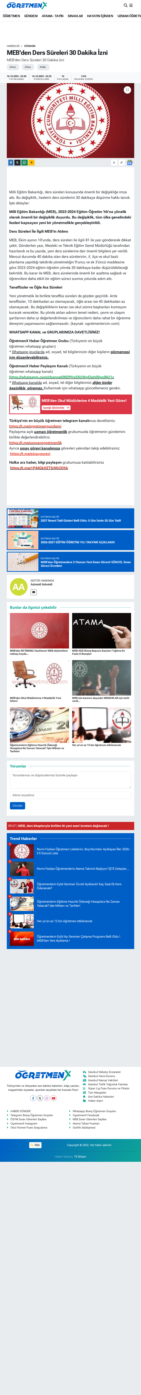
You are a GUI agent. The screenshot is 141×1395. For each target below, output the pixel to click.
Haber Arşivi (95, 1100)
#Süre (28, 67)
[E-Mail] (34, 592)
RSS (37, 1145)
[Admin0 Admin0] (19, 587)
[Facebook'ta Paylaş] (10, 163)
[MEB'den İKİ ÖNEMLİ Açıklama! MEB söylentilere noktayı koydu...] (39, 630)
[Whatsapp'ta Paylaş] (24, 163)
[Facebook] (33, 1098)
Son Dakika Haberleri (101, 1096)
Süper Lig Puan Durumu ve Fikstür (108, 1088)
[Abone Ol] (129, 162)
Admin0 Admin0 (41, 584)
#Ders (13, 67)
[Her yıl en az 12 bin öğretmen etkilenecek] (101, 725)
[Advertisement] (70, 1007)
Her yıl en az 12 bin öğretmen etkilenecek (96, 745)
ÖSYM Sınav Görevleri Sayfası (28, 1119)
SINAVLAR (75, 16)
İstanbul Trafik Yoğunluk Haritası (108, 1084)
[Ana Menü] (131, 5)
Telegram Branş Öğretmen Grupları (31, 1115)
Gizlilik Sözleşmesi (84, 1127)
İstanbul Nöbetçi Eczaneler (104, 1072)
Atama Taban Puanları (86, 1123)
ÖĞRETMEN (11, 16)
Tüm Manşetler (97, 1092)
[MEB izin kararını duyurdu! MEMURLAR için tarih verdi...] (101, 677)
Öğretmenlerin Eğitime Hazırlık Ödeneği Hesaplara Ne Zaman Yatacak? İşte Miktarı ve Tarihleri (37, 748)
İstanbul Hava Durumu (101, 1076)
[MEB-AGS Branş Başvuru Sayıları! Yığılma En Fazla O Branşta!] (101, 630)
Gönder (17, 805)
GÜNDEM (30, 16)
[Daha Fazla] (31, 163)
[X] (40, 1098)
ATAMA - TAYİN (53, 16)
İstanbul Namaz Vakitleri (103, 1080)
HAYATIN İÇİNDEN (100, 16)
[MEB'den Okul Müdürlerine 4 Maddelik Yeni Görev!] (39, 677)
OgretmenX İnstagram (23, 1123)
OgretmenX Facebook (86, 1115)
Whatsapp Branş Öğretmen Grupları (94, 1111)
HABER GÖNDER (20, 1111)
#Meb (43, 67)
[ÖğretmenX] (27, 5)
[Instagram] (47, 1098)
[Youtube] (53, 1098)
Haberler (13, 46)
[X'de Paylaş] (17, 163)
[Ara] (126, 5)
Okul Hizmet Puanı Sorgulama (28, 1127)
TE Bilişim (80, 1156)
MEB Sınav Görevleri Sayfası (89, 1119)
